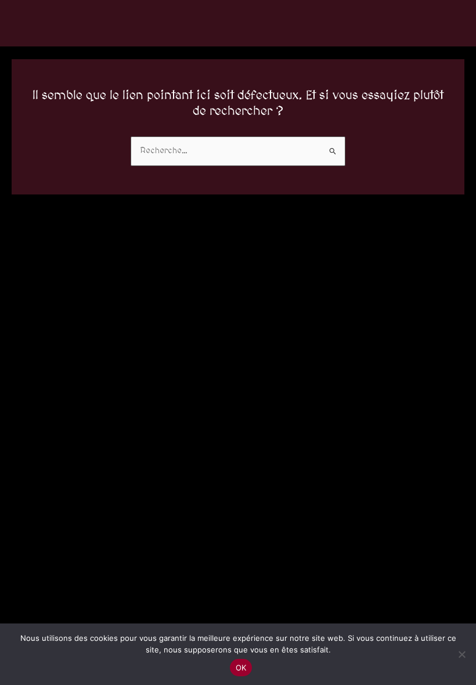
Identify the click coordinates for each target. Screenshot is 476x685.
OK (241, 667)
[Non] (461, 654)
